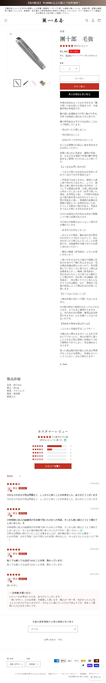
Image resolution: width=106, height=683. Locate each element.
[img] (13, 484)
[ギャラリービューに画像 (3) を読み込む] (34, 83)
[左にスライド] (10, 83)
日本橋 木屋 (26, 674)
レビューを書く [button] (53, 466)
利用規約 (83, 674)
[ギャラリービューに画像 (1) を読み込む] (17, 83)
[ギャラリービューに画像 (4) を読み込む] (42, 83)
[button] (6, 20)
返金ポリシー (53, 674)
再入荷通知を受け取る (79, 94)
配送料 (68, 56)
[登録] (75, 629)
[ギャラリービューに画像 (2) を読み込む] (25, 83)
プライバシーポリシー (69, 674)
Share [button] (65, 364)
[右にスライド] (50, 83)
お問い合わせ (50, 640)
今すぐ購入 (79, 86)
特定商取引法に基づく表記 (78, 676)
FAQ (60, 640)
